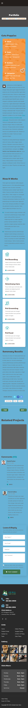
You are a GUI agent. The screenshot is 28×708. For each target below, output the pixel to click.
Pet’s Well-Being (14, 437)
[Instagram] (6, 619)
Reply (11, 484)
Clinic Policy (18, 636)
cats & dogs (9, 401)
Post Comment (12, 572)
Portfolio (11, 18)
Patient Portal (5, 631)
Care (10, 443)
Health (17, 443)
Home (4, 18)
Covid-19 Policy (5, 701)
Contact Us (4, 634)
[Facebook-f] (2, 619)
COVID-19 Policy (19, 634)
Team (2, 636)
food (15, 401)
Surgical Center (19, 631)
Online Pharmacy (19, 629)
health (20, 401)
